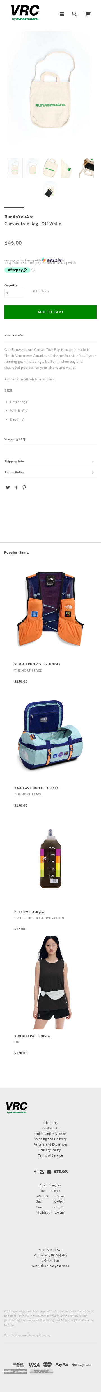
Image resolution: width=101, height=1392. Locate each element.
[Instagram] (42, 1172)
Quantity (10, 285)
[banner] (25, 12)
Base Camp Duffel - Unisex (36, 788)
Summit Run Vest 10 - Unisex (37, 664)
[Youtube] (49, 1172)
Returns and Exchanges (50, 1144)
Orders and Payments (50, 1133)
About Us (50, 1122)
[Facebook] (35, 1172)
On (17, 1042)
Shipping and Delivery (50, 1139)
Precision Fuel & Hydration (39, 918)
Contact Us (50, 1128)
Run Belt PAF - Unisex (32, 1036)
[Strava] (61, 1172)
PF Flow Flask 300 (29, 912)
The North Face (28, 670)
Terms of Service (50, 1155)
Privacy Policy (50, 1149)
